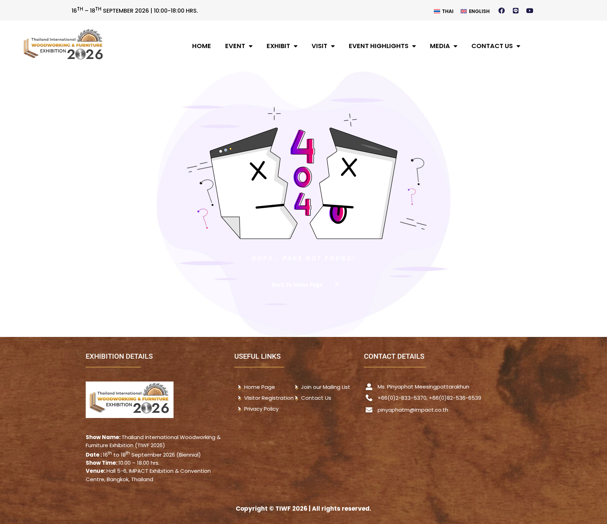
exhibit (278, 45)
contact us (492, 45)
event (235, 45)
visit (319, 45)
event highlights (379, 45)
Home (201, 45)
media (440, 45)
